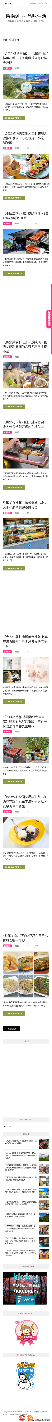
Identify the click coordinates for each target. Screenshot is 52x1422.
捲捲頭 (17, 68)
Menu (8, 4)
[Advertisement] (26, 312)
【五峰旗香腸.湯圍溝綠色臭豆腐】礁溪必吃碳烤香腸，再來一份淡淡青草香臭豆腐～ (25, 721)
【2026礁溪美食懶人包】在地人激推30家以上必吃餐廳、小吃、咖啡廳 (25, 138)
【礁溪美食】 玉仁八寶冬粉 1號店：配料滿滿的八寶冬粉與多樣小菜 (25, 347)
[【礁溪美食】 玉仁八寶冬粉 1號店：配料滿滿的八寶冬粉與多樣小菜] (26, 374)
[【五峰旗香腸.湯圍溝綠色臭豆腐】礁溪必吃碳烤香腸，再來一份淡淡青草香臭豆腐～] (26, 749)
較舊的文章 (12, 1029)
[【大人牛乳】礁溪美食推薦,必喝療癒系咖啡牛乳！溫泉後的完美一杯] (26, 669)
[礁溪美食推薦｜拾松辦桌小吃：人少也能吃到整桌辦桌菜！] (26, 533)
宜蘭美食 (7, 148)
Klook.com (7, 1126)
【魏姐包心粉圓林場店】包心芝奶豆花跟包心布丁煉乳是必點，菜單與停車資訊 (25, 801)
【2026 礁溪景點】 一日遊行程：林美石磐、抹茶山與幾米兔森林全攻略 (26, 58)
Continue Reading (14, 118)
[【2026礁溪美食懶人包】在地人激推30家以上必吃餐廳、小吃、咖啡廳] (26, 166)
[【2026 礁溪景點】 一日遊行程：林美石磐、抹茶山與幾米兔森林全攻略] (26, 86)
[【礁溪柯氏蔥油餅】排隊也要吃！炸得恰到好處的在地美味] (26, 453)
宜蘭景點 (7, 68)
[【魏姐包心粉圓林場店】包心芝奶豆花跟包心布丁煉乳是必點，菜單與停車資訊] (26, 832)
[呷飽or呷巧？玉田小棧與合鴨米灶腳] (26, 974)
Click (49, 319)
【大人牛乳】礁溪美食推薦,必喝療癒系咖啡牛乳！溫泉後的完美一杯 (25, 641)
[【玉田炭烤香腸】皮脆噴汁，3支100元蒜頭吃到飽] (26, 241)
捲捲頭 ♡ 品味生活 (26, 16)
